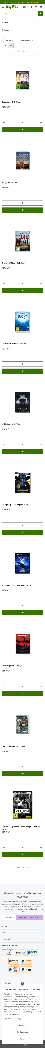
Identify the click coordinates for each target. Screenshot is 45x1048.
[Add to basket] (22, 129)
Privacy (18, 1019)
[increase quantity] (41, 122)
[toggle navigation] (3, 5)
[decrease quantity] (4, 122)
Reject (22, 1039)
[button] (31, 6)
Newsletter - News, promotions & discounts (22, 2)
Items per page (27, 40)
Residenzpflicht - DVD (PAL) (13, 666)
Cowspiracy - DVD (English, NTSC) (15, 504)
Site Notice (8, 1019)
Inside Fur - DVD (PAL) (11, 424)
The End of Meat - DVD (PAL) (13, 263)
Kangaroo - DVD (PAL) (10, 182)
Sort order (9, 40)
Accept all (22, 1025)
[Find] (40, 13)
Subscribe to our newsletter (29, 917)
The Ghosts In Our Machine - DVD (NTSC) (18, 585)
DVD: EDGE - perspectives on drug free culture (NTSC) (21, 828)
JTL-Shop (27, 1045)
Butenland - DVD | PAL (11, 102)
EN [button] (24, 7)
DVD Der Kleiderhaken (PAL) (13, 746)
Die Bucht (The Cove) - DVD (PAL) (15, 343)
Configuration (22, 1032)
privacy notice (17, 906)
